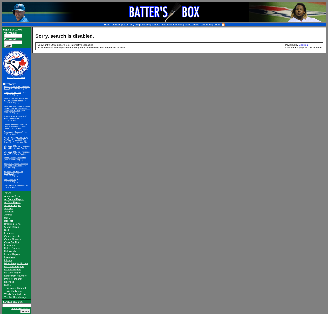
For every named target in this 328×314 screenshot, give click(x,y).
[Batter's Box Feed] (223, 25)
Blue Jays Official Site (16, 78)
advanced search (20, 308)
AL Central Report (14, 199)
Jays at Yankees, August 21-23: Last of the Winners (16, 99)
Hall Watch (10, 251)
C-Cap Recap (11, 227)
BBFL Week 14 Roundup (14, 185)
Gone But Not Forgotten (11, 243)
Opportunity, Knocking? (13, 132)
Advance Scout (12, 196)
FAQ (132, 25)
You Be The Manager (15, 297)
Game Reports (12, 236)
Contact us (206, 25)
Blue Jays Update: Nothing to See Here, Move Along (16, 165)
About (125, 25)
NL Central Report (14, 266)
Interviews (9, 257)
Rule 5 (7, 284)
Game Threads (12, 239)
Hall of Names (11, 248)
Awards (8, 214)
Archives (116, 25)
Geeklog (303, 44)
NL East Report (12, 269)
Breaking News (12, 223)
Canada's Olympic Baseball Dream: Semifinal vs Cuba (15, 125)
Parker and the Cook (12, 93)
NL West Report (12, 272)
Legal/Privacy (143, 25)
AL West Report (12, 205)
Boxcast (8, 220)
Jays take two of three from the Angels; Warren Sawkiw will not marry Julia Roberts (17, 108)
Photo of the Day (13, 278)
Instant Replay (12, 254)
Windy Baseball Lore (15, 294)
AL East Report (12, 202)
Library (8, 260)
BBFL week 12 (10, 179)
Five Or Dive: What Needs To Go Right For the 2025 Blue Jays (16, 140)
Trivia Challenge (13, 291)
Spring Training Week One (15, 158)
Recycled (9, 281)
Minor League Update (16, 263)
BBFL (7, 217)
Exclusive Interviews (172, 25)
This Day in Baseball (15, 288)
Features (156, 25)
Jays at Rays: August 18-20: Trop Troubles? (16, 117)
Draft (7, 230)
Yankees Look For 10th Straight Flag (13, 172)
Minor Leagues (191, 25)
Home (107, 25)
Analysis (8, 208)
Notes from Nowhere (15, 275)
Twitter (217, 25)
